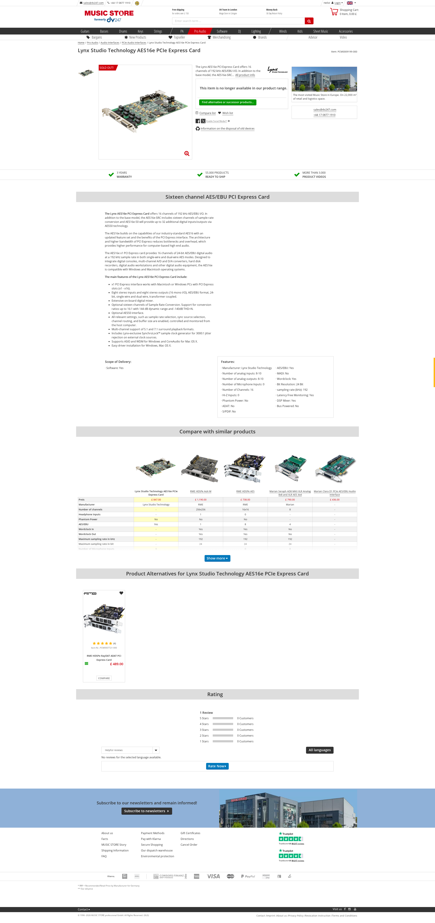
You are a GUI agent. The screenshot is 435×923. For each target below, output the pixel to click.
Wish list (227, 113)
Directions (187, 839)
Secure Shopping (152, 845)
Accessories (346, 31)
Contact (83, 909)
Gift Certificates (190, 833)
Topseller (179, 37)
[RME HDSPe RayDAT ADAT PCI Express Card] (104, 619)
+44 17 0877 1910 (324, 115)
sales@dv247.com (93, 2)
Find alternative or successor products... (228, 102)
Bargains (97, 37)
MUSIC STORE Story (113, 845)
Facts (104, 839)
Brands (262, 37)
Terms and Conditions (344, 915)
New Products (137, 37)
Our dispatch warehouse (157, 850)
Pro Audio (200, 31)
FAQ (104, 856)
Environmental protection (157, 856)
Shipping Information (115, 850)
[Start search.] (309, 21)
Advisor (313, 37)
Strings (158, 31)
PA (182, 31)
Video (343, 37)
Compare (104, 678)
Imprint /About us (277, 915)
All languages (320, 750)
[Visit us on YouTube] (355, 909)
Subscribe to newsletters (144, 811)
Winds (283, 31)
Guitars (85, 31)
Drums (123, 31)
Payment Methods (152, 833)
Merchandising (222, 37)
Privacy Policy (295, 915)
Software (222, 31)
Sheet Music (320, 31)
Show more (216, 558)
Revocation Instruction (317, 915)
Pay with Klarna (151, 839)
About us (107, 833)
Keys (140, 31)
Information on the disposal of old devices (228, 128)
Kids (300, 31)
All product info (245, 75)
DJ (239, 31)
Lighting (256, 31)
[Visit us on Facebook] (345, 909)
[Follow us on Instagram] (350, 909)
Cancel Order (189, 845)
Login (338, 2)
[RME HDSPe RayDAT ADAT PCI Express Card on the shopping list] (121, 593)
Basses (104, 31)
